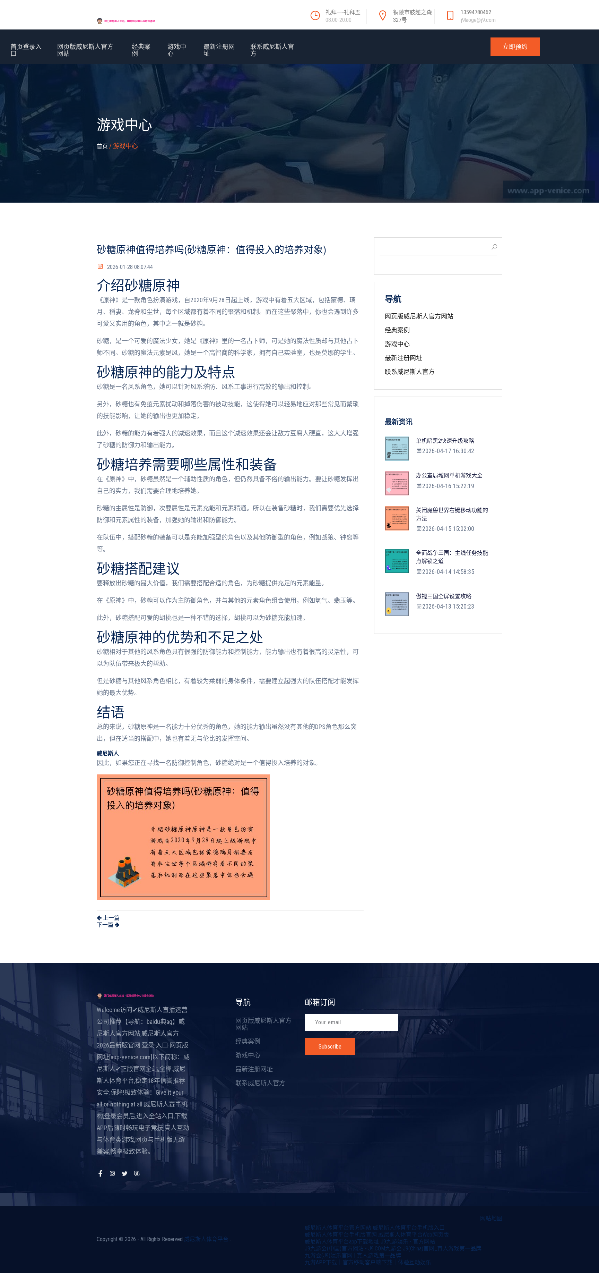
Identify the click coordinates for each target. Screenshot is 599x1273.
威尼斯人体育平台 (206, 1239)
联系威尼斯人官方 (272, 50)
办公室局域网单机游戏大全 (449, 475)
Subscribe (330, 1046)
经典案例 (141, 50)
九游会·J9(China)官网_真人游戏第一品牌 (433, 1248)
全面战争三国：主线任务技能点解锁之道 (452, 557)
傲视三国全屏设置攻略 (443, 596)
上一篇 (111, 918)
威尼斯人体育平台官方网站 (338, 1227)
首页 (102, 146)
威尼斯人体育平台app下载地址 (342, 1241)
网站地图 (491, 1218)
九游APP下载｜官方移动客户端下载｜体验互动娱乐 (368, 1262)
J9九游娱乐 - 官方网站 (408, 1241)
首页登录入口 (26, 50)
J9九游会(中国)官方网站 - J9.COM (345, 1248)
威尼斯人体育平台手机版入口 (409, 1227)
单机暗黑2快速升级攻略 (445, 441)
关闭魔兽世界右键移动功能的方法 (452, 514)
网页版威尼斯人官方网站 (85, 50)
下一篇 (106, 925)
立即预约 (515, 46)
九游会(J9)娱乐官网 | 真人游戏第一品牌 (353, 1255)
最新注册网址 (219, 50)
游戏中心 (176, 50)
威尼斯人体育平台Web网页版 (413, 1234)
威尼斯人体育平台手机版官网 (341, 1234)
